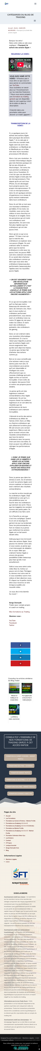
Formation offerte (7, 1040)
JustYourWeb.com (15, 1038)
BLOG (16, 28)
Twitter (11, 625)
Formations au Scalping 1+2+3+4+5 (17, 823)
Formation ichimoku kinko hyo (20, 793)
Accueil (10, 28)
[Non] (39, 1046)
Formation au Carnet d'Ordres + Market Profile (20, 757)
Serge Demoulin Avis (12, 848)
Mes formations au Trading (19, 611)
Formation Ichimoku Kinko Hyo (15, 835)
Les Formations (10, 818)
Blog (7, 850)
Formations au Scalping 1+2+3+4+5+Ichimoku (20, 825)
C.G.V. (8, 861)
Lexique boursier (11, 845)
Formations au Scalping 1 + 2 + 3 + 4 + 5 (21, 780)
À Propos (9, 843)
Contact (8, 840)
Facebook (13, 622)
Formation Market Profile (20, 773)
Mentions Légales (11, 859)
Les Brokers (9, 838)
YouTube (16, 85)
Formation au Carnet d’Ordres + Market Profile (20, 820)
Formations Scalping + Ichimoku (20, 766)
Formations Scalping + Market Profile (20, 786)
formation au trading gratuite (19, 97)
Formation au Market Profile (14, 828)
